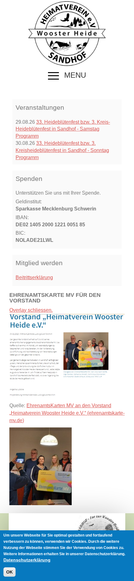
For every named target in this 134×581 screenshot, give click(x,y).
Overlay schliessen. (31, 310)
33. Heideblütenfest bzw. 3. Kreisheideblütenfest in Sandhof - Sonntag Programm (62, 150)
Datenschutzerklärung (26, 559)
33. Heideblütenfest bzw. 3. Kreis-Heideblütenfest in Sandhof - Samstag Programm (63, 129)
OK (9, 571)
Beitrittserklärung (34, 277)
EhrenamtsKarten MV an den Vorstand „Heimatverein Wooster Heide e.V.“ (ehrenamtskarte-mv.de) (67, 413)
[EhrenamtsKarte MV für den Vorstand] (40, 465)
